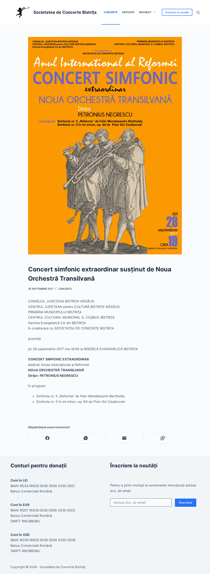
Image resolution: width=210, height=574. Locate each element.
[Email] (124, 438)
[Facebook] (47, 438)
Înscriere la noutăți (177, 12)
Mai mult (145, 12)
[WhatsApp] (86, 438)
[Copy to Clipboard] (163, 438)
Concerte (110, 12)
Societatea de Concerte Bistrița (65, 12)
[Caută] (198, 12)
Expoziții (128, 12)
